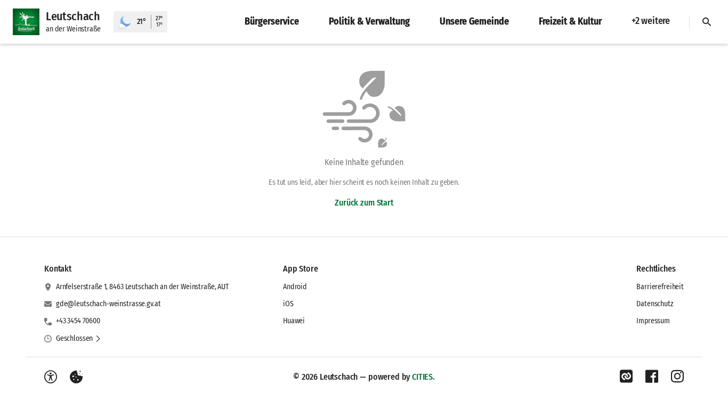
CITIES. (423, 377)
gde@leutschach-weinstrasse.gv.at (108, 303)
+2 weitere (651, 21)
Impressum (653, 320)
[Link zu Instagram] (677, 376)
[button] (78, 338)
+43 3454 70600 (78, 320)
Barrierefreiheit (660, 286)
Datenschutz (654, 303)
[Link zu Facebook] (651, 376)
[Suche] (706, 21)
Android (295, 286)
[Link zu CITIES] (626, 376)
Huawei (294, 320)
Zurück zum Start (364, 203)
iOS (288, 303)
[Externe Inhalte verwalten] (76, 377)
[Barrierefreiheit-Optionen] (50, 377)
